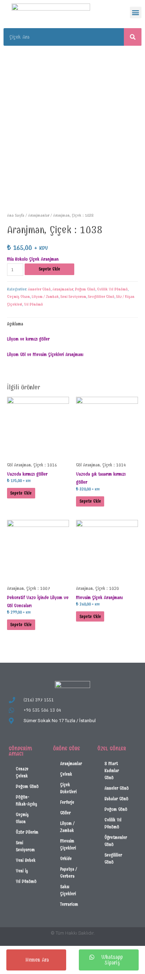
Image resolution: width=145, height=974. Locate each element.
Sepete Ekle (49, 269)
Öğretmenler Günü (116, 841)
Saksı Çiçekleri (68, 890)
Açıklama (15, 323)
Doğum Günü (85, 289)
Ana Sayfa (15, 215)
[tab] (72, 324)
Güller (65, 812)
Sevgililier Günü (101, 296)
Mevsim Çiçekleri (68, 844)
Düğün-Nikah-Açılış (26, 800)
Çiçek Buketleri (68, 788)
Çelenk (66, 774)
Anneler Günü (39, 289)
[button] (135, 12)
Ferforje (67, 802)
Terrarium (69, 904)
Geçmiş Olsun (18, 296)
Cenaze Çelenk (22, 772)
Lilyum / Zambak (45, 296)
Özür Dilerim (27, 832)
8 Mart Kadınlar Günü (112, 770)
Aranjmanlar (38, 215)
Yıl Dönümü (33, 304)
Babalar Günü (116, 798)
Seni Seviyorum (73, 296)
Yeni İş (22, 870)
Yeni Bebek (26, 860)
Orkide (66, 858)
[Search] (132, 37)
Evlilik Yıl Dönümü (112, 289)
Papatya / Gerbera (68, 872)
